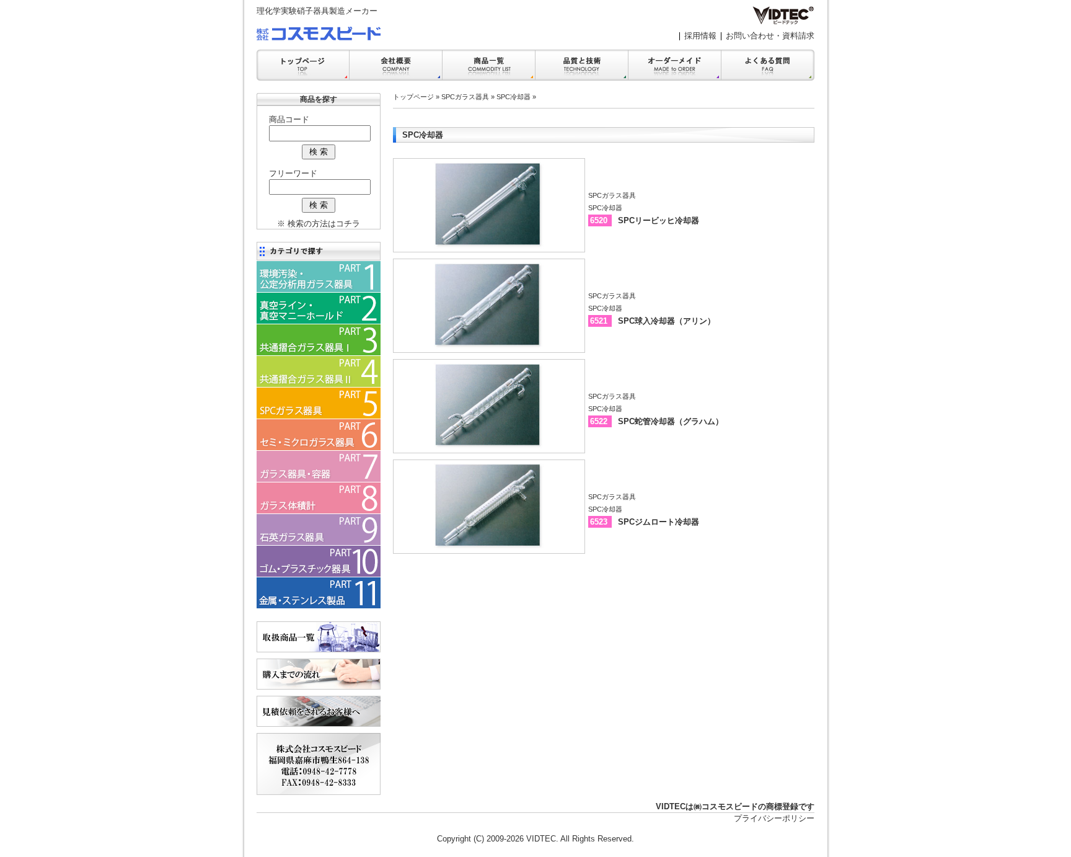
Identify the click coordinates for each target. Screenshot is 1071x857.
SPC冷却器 (513, 96)
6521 (600, 321)
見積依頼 (319, 711)
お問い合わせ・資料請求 (770, 35)
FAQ (767, 65)
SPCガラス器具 (465, 96)
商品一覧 (489, 65)
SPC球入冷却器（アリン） (666, 321)
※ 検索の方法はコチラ (318, 223)
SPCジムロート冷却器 (658, 521)
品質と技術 (582, 65)
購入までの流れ (319, 674)
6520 (600, 220)
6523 (600, 521)
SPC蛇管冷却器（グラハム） (670, 421)
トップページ (413, 96)
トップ (303, 65)
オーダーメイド (674, 65)
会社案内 (396, 65)
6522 (600, 421)
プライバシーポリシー (774, 818)
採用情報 (700, 35)
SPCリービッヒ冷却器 (658, 220)
